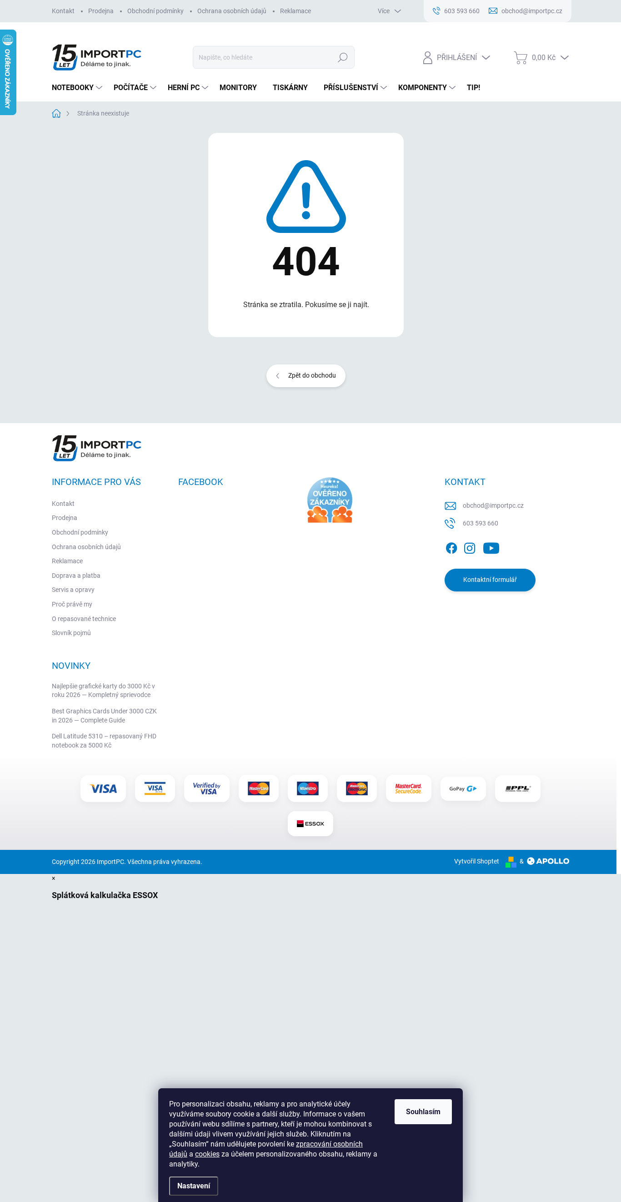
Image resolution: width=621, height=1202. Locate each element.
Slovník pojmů (71, 632)
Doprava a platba (76, 575)
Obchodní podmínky (155, 11)
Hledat (342, 57)
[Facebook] (451, 546)
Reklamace (295, 11)
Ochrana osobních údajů (231, 11)
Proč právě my (72, 604)
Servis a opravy (73, 589)
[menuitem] (78, 87)
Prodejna (101, 11)
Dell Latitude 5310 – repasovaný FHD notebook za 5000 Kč (104, 740)
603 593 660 (480, 523)
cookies (207, 1154)
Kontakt (63, 11)
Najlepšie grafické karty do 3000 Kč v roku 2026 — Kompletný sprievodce (103, 690)
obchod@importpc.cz (493, 505)
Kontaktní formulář (490, 579)
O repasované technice (84, 618)
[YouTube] (491, 546)
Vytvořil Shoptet (476, 861)
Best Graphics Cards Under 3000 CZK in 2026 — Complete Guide (104, 715)
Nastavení (193, 1186)
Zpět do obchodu (312, 375)
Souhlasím (423, 1111)
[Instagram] (469, 546)
